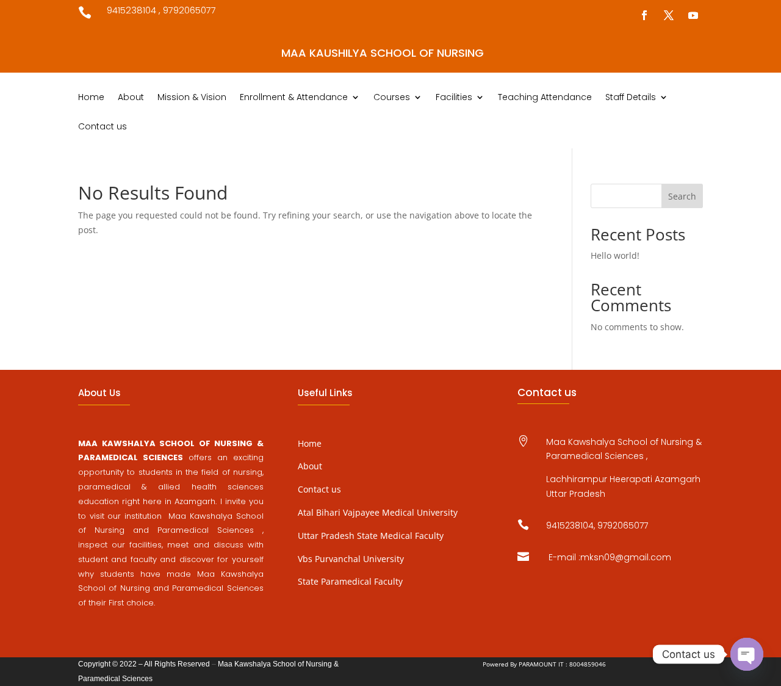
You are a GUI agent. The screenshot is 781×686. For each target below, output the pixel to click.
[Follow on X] (668, 15)
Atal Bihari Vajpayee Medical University (378, 512)
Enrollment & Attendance (294, 98)
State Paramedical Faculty (350, 581)
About (131, 98)
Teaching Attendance (545, 98)
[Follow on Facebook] (644, 15)
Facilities (454, 98)
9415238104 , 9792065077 (161, 10)
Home (91, 98)
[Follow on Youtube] (693, 15)
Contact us (102, 127)
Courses (391, 98)
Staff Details (630, 98)
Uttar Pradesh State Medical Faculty (371, 535)
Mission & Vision (191, 98)
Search (682, 196)
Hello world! (615, 255)
